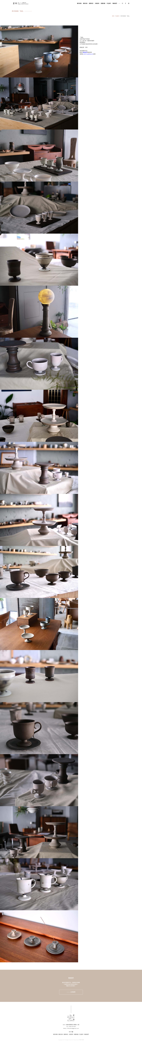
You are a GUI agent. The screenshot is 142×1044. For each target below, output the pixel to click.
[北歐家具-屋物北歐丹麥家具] (21, 3)
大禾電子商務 (81, 1039)
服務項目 (91, 3)
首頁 (113, 16)
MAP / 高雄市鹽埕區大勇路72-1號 (71, 1024)
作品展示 (109, 3)
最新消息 (85, 3)
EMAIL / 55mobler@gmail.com (71, 1028)
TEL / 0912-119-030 (71, 1026)
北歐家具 (97, 3)
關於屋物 (79, 3)
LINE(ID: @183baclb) (88, 54)
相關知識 (103, 3)
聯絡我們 (115, 3)
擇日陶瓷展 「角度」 (125, 16)
